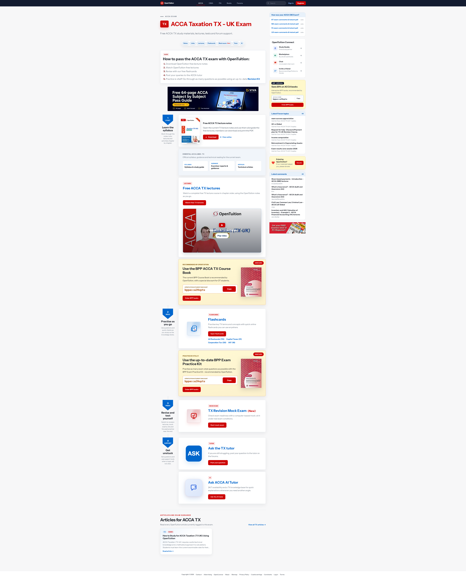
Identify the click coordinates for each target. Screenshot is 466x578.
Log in (276, 574)
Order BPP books (191, 298)
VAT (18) (231, 342)
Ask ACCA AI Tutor (223, 482)
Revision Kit (254, 79)
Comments (268, 574)
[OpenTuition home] (167, 3)
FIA (220, 3)
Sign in (291, 3)
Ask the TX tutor (221, 448)
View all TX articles (257, 525)
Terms (282, 574)
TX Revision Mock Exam (227, 411)
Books (229, 3)
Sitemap (234, 574)
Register (300, 3)
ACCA (200, 3)
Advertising (208, 574)
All (303, 114)
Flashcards (217, 319)
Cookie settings (256, 574)
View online (227, 137)
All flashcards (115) (216, 339)
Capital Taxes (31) (234, 339)
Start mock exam (217, 425)
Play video (222, 235)
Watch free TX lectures (194, 203)
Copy (229, 289)
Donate (299, 163)
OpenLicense (218, 574)
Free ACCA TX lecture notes (217, 123)
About (227, 574)
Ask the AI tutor (216, 497)
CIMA (211, 3)
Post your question (217, 463)
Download (212, 137)
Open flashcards (217, 334)
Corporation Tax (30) (217, 342)
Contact (199, 574)
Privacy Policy (244, 574)
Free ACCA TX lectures (201, 188)
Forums (240, 3)
